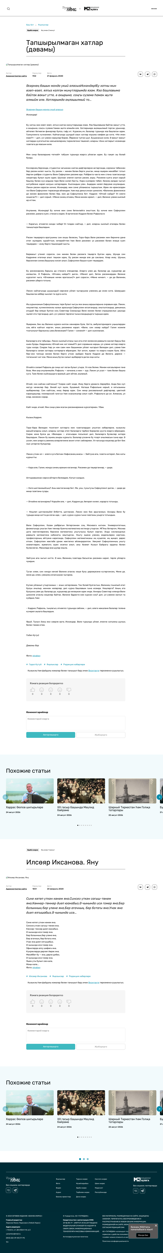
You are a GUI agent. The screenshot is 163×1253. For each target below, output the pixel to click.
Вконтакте (93, 670)
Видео (58, 1188)
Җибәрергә (101, 735)
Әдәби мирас (32, 30)
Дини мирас (81, 1197)
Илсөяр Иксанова (36, 976)
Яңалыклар (43, 25)
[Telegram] (147, 74)
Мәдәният (99, 1188)
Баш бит (30, 25)
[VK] (8, 1190)
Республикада (101, 1192)
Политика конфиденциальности (115, 1241)
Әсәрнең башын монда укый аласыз (44, 109)
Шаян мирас (100, 1183)
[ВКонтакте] (140, 74)
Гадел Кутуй (34, 664)
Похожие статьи (28, 771)
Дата (55, 74)
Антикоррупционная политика (75, 1237)
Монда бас (143, 1235)
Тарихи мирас (82, 1179)
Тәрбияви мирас (82, 1192)
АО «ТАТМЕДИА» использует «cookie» (117, 1231)
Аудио (58, 1192)
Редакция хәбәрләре (73, 664)
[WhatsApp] (154, 74)
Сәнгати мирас (101, 1179)
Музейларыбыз (82, 1183)
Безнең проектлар (63, 1197)
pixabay (36, 655)
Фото (58, 1183)
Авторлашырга (50, 734)
